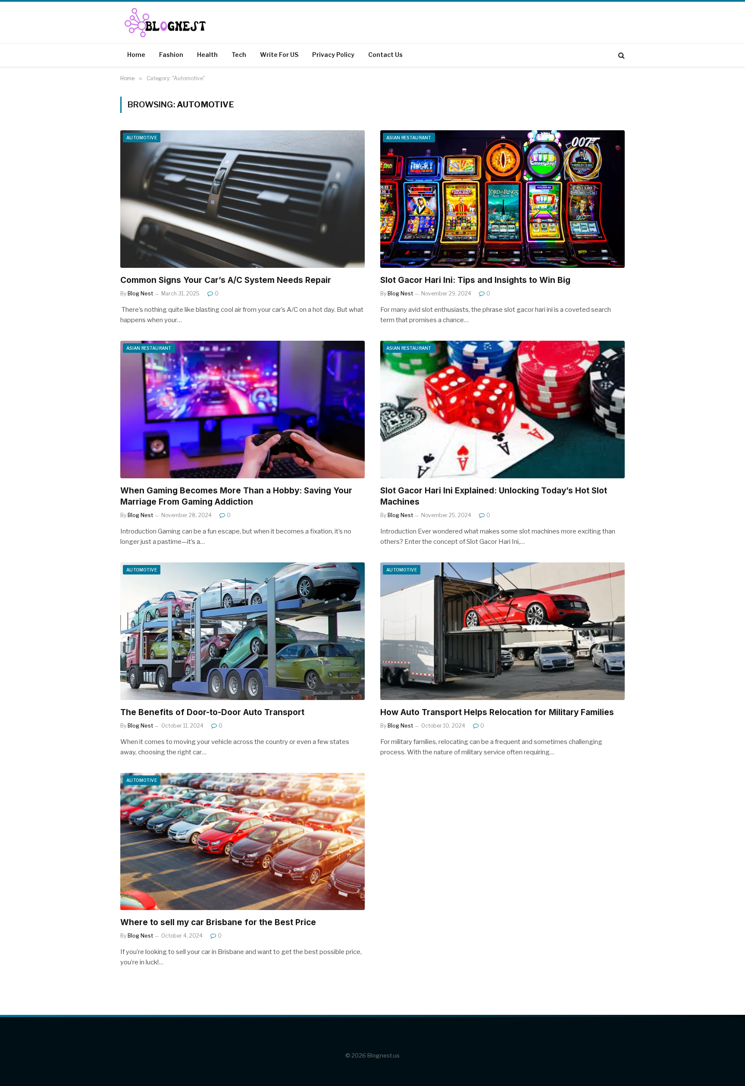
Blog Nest (140, 293)
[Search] (621, 55)
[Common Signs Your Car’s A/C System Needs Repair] (242, 199)
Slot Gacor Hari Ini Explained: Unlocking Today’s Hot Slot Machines (493, 496)
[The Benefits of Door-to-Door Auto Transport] (242, 631)
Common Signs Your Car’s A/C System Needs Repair (226, 280)
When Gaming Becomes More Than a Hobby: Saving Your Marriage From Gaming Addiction (236, 496)
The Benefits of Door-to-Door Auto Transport (212, 712)
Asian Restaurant (409, 137)
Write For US (279, 54)
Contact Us (385, 54)
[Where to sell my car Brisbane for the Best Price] (242, 841)
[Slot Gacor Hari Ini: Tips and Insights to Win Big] (502, 199)
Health (207, 54)
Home (136, 54)
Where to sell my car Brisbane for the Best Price (218, 922)
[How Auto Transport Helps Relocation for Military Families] (502, 631)
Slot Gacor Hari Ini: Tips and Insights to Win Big (475, 280)
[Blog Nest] (168, 22)
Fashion (171, 54)
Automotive (141, 137)
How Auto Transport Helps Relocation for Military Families (497, 712)
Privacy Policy (333, 54)
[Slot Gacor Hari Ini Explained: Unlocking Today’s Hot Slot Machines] (502, 409)
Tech (239, 54)
